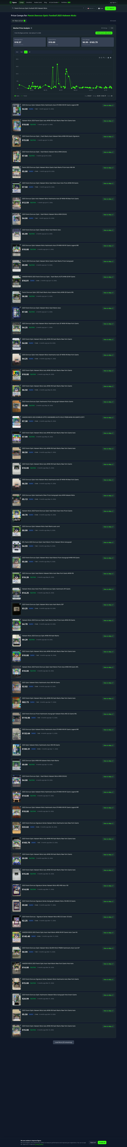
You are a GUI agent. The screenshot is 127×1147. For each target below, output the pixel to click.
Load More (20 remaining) (63, 1042)
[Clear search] (84, 8)
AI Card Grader (53, 2)
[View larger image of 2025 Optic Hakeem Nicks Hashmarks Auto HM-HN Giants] (16, 687)
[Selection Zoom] (104, 57)
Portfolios (65, 2)
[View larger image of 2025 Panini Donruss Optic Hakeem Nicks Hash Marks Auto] (16, 234)
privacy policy (39, 1144)
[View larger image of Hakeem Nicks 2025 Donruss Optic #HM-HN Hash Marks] (16, 640)
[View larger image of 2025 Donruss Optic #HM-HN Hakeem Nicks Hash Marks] (16, 765)
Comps (22, 2)
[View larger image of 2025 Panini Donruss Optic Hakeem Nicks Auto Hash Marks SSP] (16, 609)
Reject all (93, 1142)
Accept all (102, 1142)
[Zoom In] (99, 57)
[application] (63, 74)
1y (25, 52)
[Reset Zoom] (110, 57)
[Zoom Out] (101, 57)
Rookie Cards (38, 2)
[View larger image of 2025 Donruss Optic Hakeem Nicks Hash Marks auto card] (16, 531)
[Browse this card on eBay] (20, 104)
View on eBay (108, 105)
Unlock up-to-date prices (104, 33)
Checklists (29, 2)
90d (22, 52)
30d (17, 52)
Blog (45, 2)
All (29, 52)
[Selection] (106, 57)
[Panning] (108, 57)
